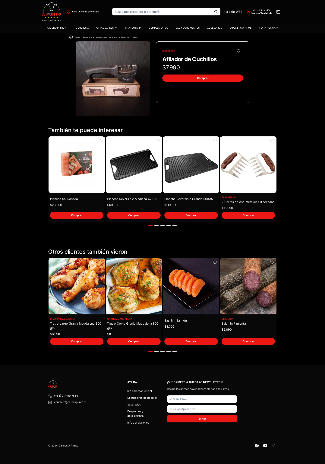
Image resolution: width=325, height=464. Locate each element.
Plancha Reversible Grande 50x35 (188, 199)
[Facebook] (257, 445)
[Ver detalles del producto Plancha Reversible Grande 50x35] (191, 164)
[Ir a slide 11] (162, 351)
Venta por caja (268, 27)
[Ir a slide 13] (174, 351)
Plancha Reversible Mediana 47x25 (132, 199)
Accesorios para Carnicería (105, 37)
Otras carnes (105, 27)
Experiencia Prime (240, 27)
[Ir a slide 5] (174, 225)
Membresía (82, 27)
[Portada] (51, 11)
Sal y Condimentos (188, 27)
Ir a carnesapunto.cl (139, 390)
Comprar (203, 78)
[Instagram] (273, 445)
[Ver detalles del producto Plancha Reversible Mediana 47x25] (134, 164)
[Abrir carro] (278, 11)
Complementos (158, 27)
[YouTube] (265, 445)
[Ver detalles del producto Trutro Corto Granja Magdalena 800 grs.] (134, 286)
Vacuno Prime (55, 27)
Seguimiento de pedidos (142, 397)
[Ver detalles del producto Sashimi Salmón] (191, 286)
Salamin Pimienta (234, 323)
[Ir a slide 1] (150, 225)
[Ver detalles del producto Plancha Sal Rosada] (77, 164)
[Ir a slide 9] (150, 351)
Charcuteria (133, 27)
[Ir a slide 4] (168, 225)
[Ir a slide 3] (162, 225)
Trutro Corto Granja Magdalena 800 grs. (133, 326)
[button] (238, 51)
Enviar (202, 418)
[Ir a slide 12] (168, 351)
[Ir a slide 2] (156, 225)
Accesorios (214, 27)
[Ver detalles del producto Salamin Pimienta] (248, 286)
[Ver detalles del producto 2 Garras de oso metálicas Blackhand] (248, 164)
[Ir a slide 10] (156, 351)
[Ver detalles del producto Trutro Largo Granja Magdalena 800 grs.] (77, 286)
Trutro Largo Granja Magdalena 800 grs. (75, 326)
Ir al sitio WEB (232, 12)
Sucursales (134, 404)
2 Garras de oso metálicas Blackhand (248, 202)
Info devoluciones (138, 422)
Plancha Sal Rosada (64, 199)
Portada (86, 37)
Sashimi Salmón (175, 320)
